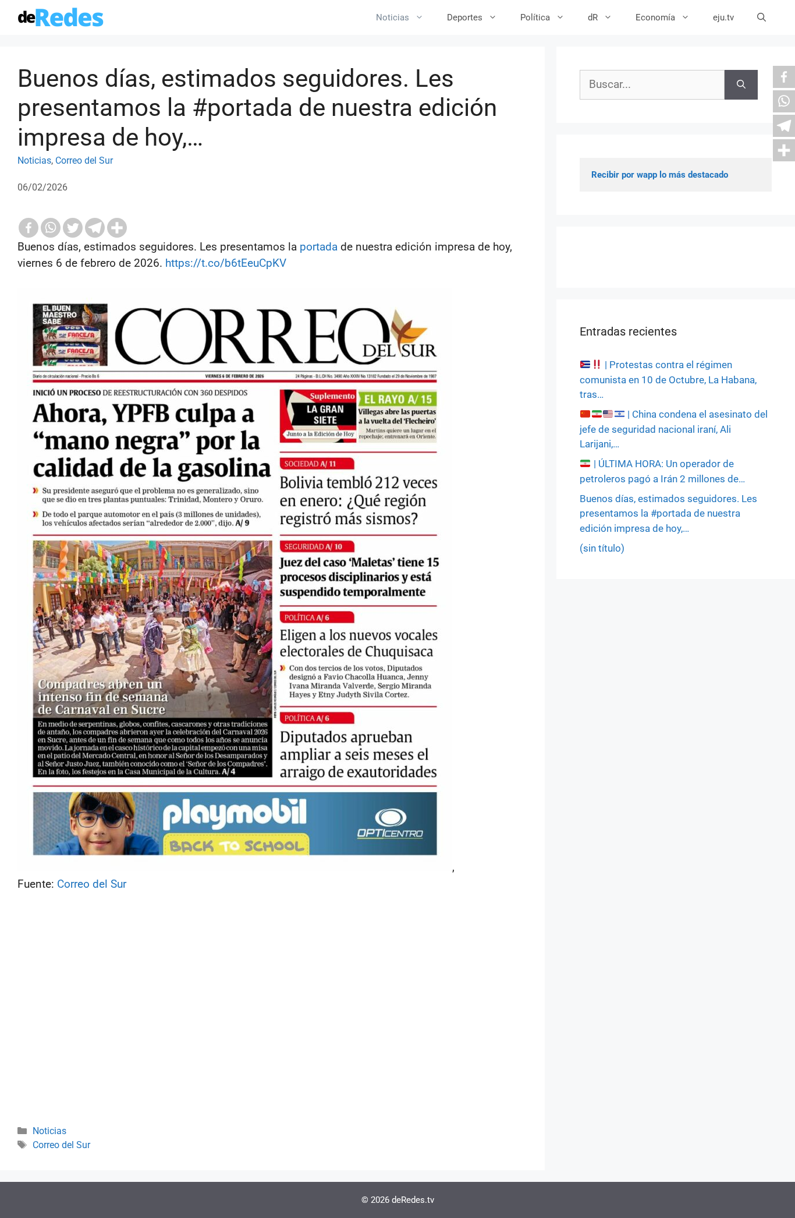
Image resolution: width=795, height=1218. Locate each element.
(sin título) (602, 548)
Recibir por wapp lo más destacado (659, 175)
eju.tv (723, 17)
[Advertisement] (272, 1024)
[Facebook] (28, 228)
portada (319, 246)
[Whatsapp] (51, 228)
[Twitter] (73, 228)
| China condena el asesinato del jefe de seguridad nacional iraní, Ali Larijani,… (674, 429)
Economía (655, 17)
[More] (117, 228)
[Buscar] (741, 85)
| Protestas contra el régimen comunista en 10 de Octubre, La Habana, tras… (668, 379)
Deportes (464, 17)
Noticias (392, 17)
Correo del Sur (84, 160)
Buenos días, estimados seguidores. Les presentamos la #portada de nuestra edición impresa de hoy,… (668, 513)
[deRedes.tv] (61, 17)
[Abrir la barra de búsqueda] (762, 17)
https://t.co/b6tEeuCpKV (225, 263)
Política (535, 17)
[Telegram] (95, 228)
